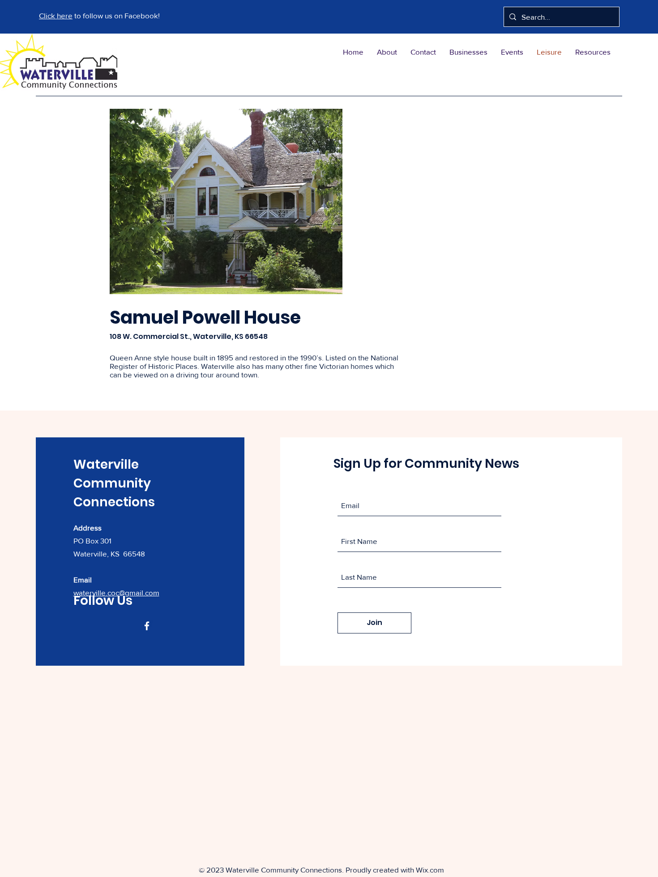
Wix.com (430, 869)
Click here (56, 15)
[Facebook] (147, 626)
